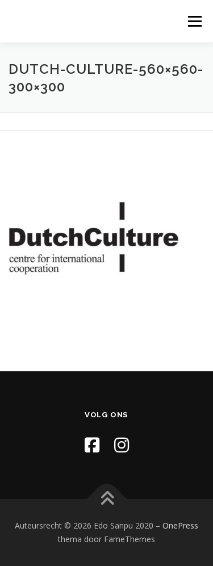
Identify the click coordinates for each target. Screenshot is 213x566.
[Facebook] (92, 444)
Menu (194, 21)
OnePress (180, 525)
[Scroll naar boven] (106, 499)
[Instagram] (121, 444)
